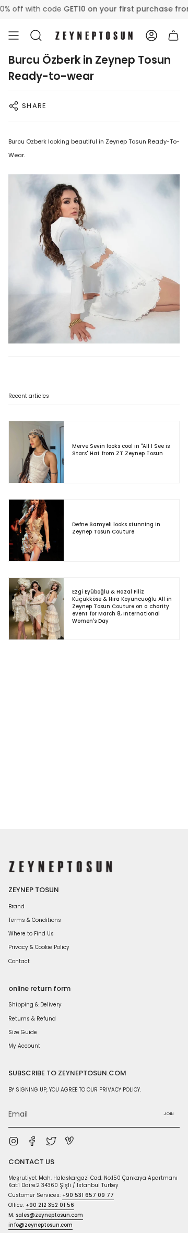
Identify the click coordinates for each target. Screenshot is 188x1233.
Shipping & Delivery (35, 1004)
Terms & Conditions (34, 920)
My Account (24, 1045)
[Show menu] (13, 35)
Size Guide (22, 1032)
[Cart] (173, 35)
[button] (36, 35)
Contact (19, 961)
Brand (16, 906)
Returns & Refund (32, 1018)
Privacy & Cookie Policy (38, 947)
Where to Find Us (31, 933)
